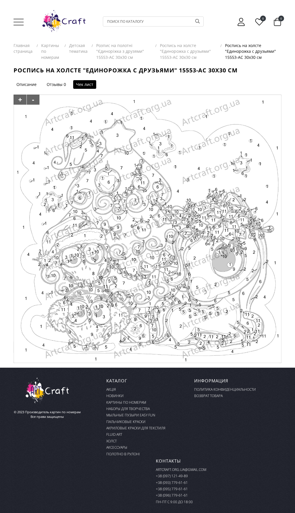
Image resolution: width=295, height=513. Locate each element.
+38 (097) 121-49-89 (172, 475)
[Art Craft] (64, 21)
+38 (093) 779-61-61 (172, 482)
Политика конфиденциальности (225, 389)
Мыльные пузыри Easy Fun (130, 415)
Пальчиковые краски (125, 421)
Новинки (115, 395)
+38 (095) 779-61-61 (172, 488)
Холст (111, 441)
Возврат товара (208, 395)
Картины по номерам (126, 402)
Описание (26, 84)
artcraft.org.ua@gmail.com (181, 469)
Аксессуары (116, 447)
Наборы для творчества (128, 408)
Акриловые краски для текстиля (135, 428)
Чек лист (84, 84)
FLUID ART (114, 434)
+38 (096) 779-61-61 (172, 495)
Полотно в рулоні (123, 454)
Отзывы (55, 84)
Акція (111, 389)
